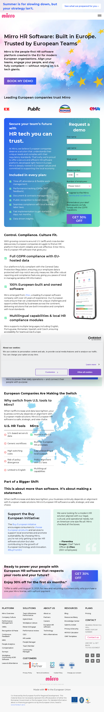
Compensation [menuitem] (7, 648)
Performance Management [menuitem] (7, 622)
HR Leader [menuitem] (27, 638)
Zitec (27, 295)
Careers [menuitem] (47, 621)
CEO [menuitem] (24, 634)
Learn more (91, 364)
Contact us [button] (93, 637)
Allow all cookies (84, 372)
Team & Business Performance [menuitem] (29, 614)
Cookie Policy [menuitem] (58, 673)
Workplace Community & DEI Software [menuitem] (9, 657)
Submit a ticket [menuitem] (70, 625)
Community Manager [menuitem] (27, 651)
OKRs (39, 188)
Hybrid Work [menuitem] (27, 619)
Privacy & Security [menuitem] (71, 629)
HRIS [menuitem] (4, 640)
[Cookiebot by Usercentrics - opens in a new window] (90, 338)
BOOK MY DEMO (20, 81)
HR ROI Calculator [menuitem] (71, 632)
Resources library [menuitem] (71, 617)
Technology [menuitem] (48, 631)
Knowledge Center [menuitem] (72, 621)
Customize (50, 372)
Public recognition (22, 200)
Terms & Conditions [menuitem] (43, 673)
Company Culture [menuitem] (9, 617)
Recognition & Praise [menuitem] (10, 631)
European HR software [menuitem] (49, 626)
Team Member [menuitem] (28, 646)
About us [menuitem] (47, 613)
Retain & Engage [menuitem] (29, 627)
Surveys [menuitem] (5, 652)
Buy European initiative (24, 524)
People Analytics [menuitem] (8, 644)
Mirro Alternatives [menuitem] (50, 634)
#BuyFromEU (15, 550)
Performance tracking (24, 188)
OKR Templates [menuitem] (71, 636)
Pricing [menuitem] (88, 613)
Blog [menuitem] (66, 613)
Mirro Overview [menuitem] (8, 613)
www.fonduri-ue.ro (18, 705)
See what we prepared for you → (82, 6)
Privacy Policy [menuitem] (27, 673)
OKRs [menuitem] (4, 627)
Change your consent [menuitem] (74, 673)
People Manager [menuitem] (29, 642)
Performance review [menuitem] (31, 631)
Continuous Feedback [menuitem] (6, 635)
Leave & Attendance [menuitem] (10, 663)
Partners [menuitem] (47, 617)
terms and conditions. (80, 195)
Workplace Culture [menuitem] (30, 623)
